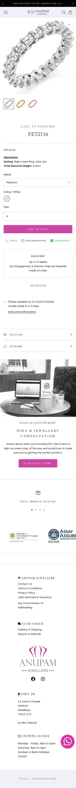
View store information (22, 311)
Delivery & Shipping (30, 629)
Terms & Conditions (30, 588)
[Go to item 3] (32, 104)
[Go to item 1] (9, 104)
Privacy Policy (26, 593)
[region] (38, 497)
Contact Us (25, 584)
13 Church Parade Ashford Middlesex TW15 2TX (29, 708)
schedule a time (38, 463)
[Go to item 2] (20, 104)
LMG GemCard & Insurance (34, 597)
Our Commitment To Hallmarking (31, 605)
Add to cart (38, 229)
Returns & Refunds (29, 634)
